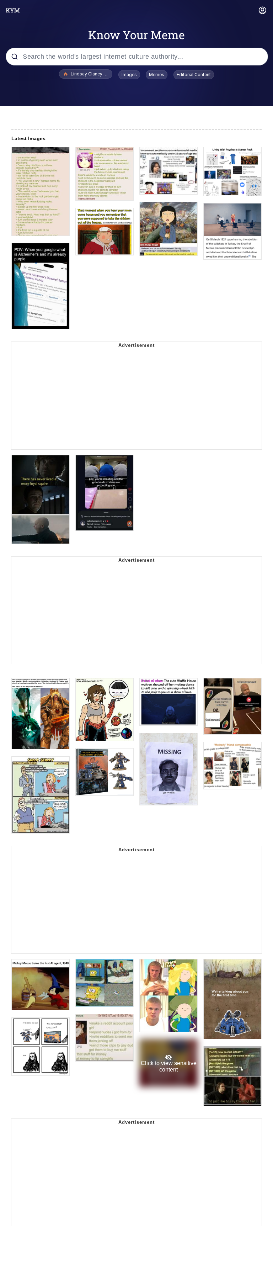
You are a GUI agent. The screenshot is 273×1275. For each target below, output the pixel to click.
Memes (156, 74)
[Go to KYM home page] (13, 10)
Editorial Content (194, 74)
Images (129, 74)
